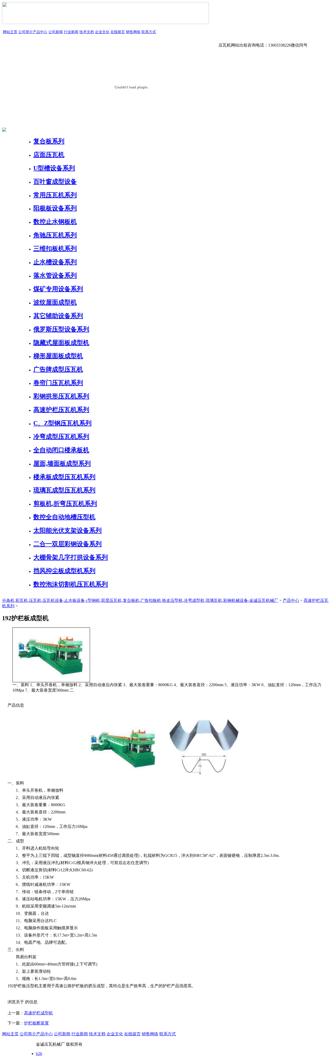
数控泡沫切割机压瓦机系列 (70, 584)
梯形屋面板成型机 (58, 356)
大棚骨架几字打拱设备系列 (70, 557)
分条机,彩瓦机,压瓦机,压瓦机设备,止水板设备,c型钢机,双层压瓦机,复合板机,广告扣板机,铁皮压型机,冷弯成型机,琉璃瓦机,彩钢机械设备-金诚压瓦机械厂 (140, 600)
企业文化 (102, 32)
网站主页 (10, 32)
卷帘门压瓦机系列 (58, 382)
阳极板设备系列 (55, 208)
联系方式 (148, 32)
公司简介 (25, 32)
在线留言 (117, 32)
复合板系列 (48, 141)
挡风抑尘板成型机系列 (64, 570)
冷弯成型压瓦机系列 (61, 436)
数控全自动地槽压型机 (64, 517)
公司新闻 (55, 32)
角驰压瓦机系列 (55, 235)
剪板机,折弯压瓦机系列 (65, 503)
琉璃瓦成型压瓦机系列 (64, 490)
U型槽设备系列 (54, 168)
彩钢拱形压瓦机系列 (61, 396)
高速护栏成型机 (38, 1013)
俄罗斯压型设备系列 (61, 329)
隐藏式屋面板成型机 (61, 342)
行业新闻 (71, 32)
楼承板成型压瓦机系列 (64, 477)
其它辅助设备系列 (58, 315)
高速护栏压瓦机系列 (61, 409)
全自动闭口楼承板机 (61, 450)
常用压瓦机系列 (55, 195)
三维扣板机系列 (55, 248)
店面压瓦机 (48, 154)
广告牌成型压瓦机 (58, 369)
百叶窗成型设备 (55, 181)
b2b (39, 1053)
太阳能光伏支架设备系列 (67, 530)
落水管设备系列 (55, 275)
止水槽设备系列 (55, 262)
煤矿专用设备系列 (58, 289)
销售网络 (133, 32)
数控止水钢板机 (55, 221)
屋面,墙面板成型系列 (62, 463)
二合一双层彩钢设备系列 (67, 544)
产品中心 (40, 32)
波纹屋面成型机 (55, 302)
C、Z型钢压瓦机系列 (62, 423)
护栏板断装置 (36, 1023)
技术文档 (86, 32)
